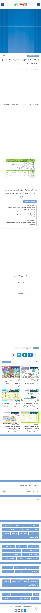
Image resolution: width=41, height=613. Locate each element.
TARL (18, 568)
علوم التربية (23, 533)
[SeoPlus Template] (31, 607)
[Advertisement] (20, 31)
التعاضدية (35, 598)
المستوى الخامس (33, 55)
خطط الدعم (10, 529)
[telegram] (22, 610)
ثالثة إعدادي (8, 568)
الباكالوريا (27, 568)
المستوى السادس (15, 554)
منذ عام (17, 379)
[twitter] (16, 610)
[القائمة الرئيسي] (38, 4)
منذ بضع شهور (34, 379)
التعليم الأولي (34, 546)
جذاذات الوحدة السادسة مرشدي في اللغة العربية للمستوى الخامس (12, 429)
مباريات (14, 598)
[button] (30, 355)
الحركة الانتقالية (24, 598)
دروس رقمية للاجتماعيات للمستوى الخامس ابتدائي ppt (31, 406)
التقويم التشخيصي (19, 525)
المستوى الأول (22, 546)
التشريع (7, 594)
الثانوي (36, 568)
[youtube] (19, 610)
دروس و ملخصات (10, 558)
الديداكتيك (8, 525)
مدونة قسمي (12, 606)
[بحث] (2, 4)
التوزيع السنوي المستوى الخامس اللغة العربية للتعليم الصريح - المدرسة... (30, 429)
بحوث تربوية (34, 581)
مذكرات (14, 533)
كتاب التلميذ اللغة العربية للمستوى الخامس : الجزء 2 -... (30, 383)
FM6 (36, 594)
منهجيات (6, 533)
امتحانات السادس (32, 558)
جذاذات (17, 348)
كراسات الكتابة (33, 585)
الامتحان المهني (26, 594)
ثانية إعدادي (21, 571)
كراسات (6, 581)
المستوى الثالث (9, 546)
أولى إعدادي (34, 571)
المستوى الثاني (33, 550)
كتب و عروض (16, 581)
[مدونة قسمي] (20, 4)
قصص (25, 581)
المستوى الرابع (33, 554)
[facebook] (25, 610)
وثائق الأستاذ (34, 537)
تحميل (20, 293)
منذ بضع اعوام (30, 205)
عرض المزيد (6, 362)
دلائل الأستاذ (34, 533)
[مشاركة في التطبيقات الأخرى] (13, 355)
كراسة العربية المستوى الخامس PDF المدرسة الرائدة (12, 383)
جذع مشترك (9, 571)
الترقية (15, 594)
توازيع (36, 529)
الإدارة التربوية (33, 525)
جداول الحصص (24, 529)
